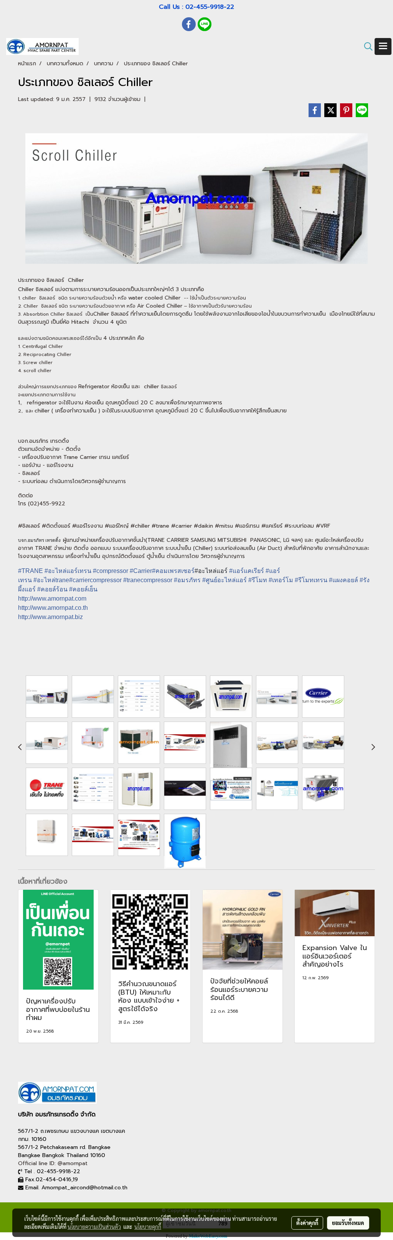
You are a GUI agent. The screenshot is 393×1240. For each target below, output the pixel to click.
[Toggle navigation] (383, 46)
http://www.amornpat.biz (50, 617)
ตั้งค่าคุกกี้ (307, 1222)
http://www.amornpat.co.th (53, 607)
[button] (365, 46)
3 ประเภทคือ (189, 289)
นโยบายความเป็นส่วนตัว (94, 1226)
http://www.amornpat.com (52, 598)
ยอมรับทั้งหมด (348, 1222)
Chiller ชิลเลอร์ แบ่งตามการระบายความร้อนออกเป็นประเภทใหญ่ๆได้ (96, 289)
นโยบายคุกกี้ (147, 1226)
